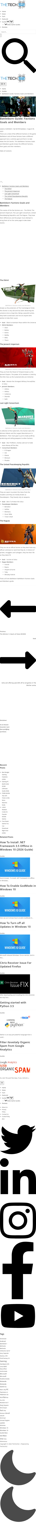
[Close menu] (2, 1083)
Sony (1, 1405)
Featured (5, 19)
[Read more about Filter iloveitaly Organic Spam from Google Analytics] (15, 1067)
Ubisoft (7, 1413)
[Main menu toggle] (3, 84)
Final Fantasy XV (5, 1358)
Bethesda (3, 1346)
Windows (3, 1425)
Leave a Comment (6, 129)
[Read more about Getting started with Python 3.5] (15, 1024)
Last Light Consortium (11, 194)
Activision (3, 1339)
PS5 (3, 1400)
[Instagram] (18, 1240)
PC (7, 1389)
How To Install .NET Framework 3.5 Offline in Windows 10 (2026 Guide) (16, 845)
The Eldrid (7, 189)
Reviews (4, 27)
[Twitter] (18, 1157)
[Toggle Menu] (11, 21)
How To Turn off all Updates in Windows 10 (15, 924)
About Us (5, 1107)
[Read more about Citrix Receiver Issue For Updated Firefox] (15, 984)
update (2, 1423)
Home (4, 11)
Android (3, 1341)
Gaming (3, 1361)
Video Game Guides (13, 25)
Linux (2, 1366)
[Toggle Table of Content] (1, 182)
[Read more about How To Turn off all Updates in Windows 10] (15, 944)
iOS (8, 1364)
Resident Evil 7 (4, 1402)
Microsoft (3, 1374)
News (4, 14)
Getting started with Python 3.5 (13, 1004)
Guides (4, 22)
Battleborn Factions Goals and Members (15, 186)
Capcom (6, 1353)
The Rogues (8, 199)
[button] (8, 22)
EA (7, 1356)
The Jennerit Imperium (12, 191)
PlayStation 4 (4, 1392)
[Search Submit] (1, 35)
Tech (3, 16)
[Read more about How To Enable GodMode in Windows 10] (15, 907)
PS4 (4, 1397)
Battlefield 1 (3, 1344)
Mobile (7, 1379)
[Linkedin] (18, 1199)
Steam (5, 1408)
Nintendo (3, 1381)
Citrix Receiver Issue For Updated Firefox (16, 964)
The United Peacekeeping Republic (16, 196)
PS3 (1, 1397)
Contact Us (5, 1114)
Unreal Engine (5, 1420)
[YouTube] (18, 1331)
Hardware (3, 1364)
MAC (5, 1366)
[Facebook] (18, 1299)
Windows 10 (4, 1428)
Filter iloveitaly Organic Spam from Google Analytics (15, 1045)
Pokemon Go (4, 1394)
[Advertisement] (18, 166)
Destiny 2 (3, 1356)
